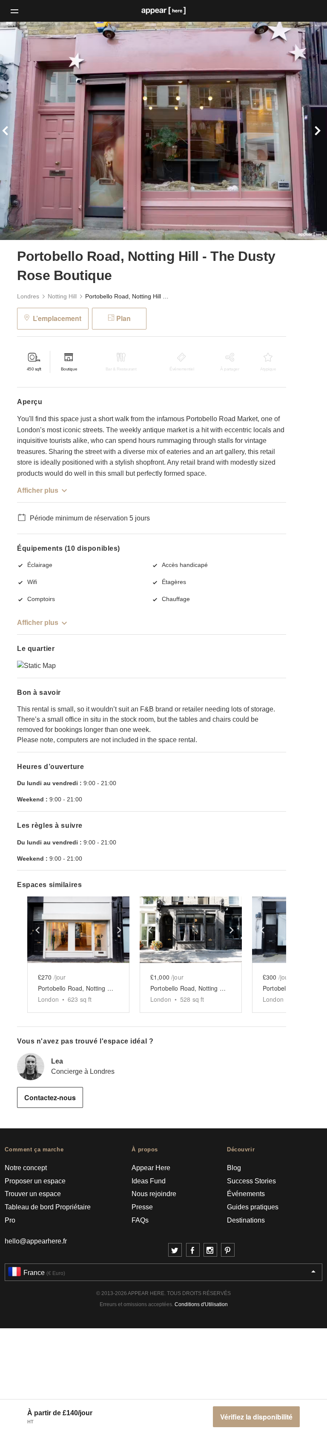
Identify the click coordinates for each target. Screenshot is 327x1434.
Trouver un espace (33, 1193)
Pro (10, 1220)
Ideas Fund (149, 1181)
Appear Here (151, 1167)
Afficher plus (37, 490)
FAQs (140, 1220)
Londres (28, 296)
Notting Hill (62, 296)
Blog (234, 1167)
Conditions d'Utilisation (201, 1304)
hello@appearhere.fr (36, 1241)
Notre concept (26, 1167)
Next (302, 131)
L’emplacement (57, 318)
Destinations (246, 1220)
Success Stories (251, 1181)
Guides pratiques (252, 1207)
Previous (24, 131)
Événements (246, 1193)
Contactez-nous (50, 1097)
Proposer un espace (35, 1181)
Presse (142, 1207)
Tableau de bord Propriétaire (48, 1207)
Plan (123, 318)
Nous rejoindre (154, 1193)
